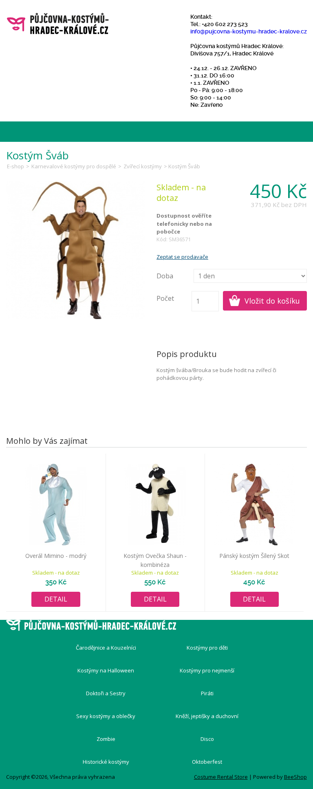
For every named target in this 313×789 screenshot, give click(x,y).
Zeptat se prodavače (182, 256)
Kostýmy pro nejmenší (207, 670)
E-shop (15, 166)
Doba (164, 275)
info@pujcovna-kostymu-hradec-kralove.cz (248, 31)
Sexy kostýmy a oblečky (105, 716)
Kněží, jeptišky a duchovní (207, 716)
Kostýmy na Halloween (105, 670)
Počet (165, 298)
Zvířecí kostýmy (142, 166)
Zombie (106, 739)
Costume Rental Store (221, 776)
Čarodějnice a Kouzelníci (106, 647)
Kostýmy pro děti (207, 647)
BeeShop (295, 776)
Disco (207, 739)
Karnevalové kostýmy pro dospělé (73, 166)
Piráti (207, 693)
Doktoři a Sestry (106, 693)
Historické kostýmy (106, 761)
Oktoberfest (207, 761)
